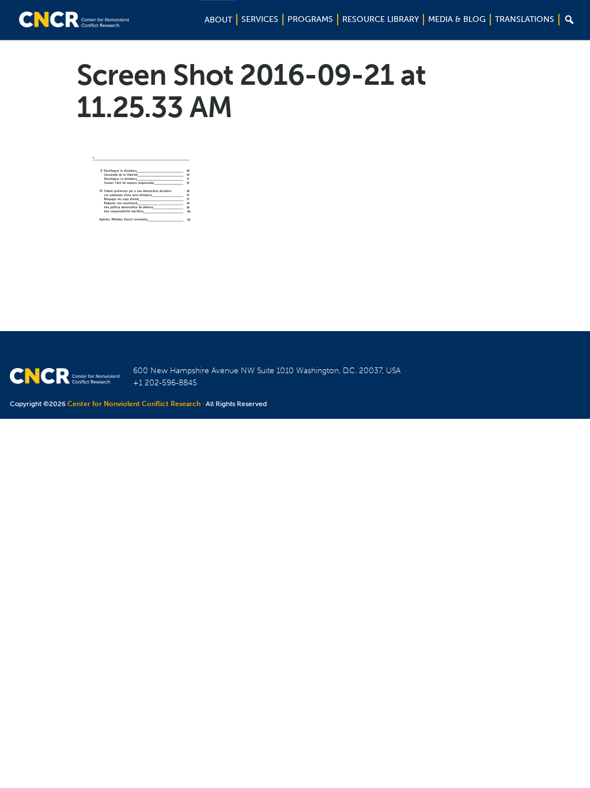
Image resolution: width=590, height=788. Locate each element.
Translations (524, 19)
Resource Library (380, 19)
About (218, 20)
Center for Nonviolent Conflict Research (134, 404)
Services (259, 19)
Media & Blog (457, 19)
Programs (310, 19)
